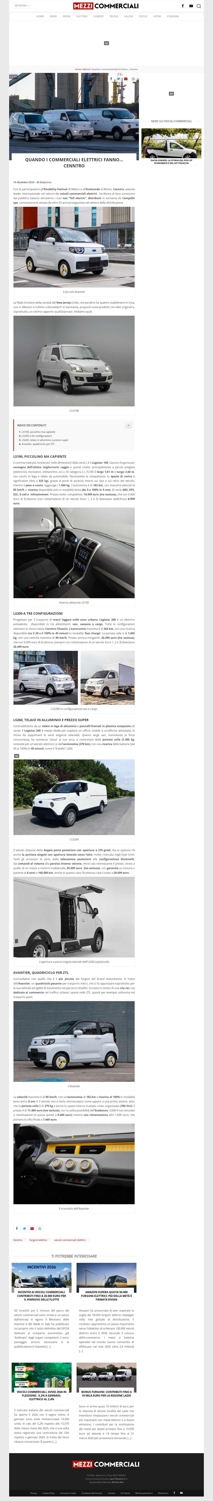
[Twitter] (118, 78)
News (53, 16)
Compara (173, 16)
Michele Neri (118, 1482)
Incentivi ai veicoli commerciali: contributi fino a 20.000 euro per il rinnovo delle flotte (41, 1295)
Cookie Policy (48, 1493)
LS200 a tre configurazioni (37, 435)
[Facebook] (111, 78)
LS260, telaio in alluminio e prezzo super (45, 440)
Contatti (111, 1493)
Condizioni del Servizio (92, 1493)
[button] (15, 117)
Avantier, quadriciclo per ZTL (38, 444)
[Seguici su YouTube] (191, 6)
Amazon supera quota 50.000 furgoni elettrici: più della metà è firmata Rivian (106, 1295)
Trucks (113, 16)
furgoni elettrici (38, 1240)
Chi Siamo (125, 1493)
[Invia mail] (125, 78)
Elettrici (82, 16)
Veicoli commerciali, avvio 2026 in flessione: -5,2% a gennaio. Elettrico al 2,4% (41, 1395)
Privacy (33, 1493)
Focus (143, 16)
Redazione (45, 182)
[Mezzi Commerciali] (106, 5)
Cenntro (17, 1240)
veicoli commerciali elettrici (70, 1240)
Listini (157, 16)
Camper (98, 16)
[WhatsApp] (133, 78)
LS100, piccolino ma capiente (38, 431)
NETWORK (21, 5)
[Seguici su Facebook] (183, 6)
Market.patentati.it (144, 1493)
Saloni (128, 16)
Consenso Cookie (68, 1493)
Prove (67, 16)
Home (40, 16)
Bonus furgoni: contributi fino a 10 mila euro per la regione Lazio (106, 1393)
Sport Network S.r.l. (119, 1478)
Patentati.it (163, 1493)
